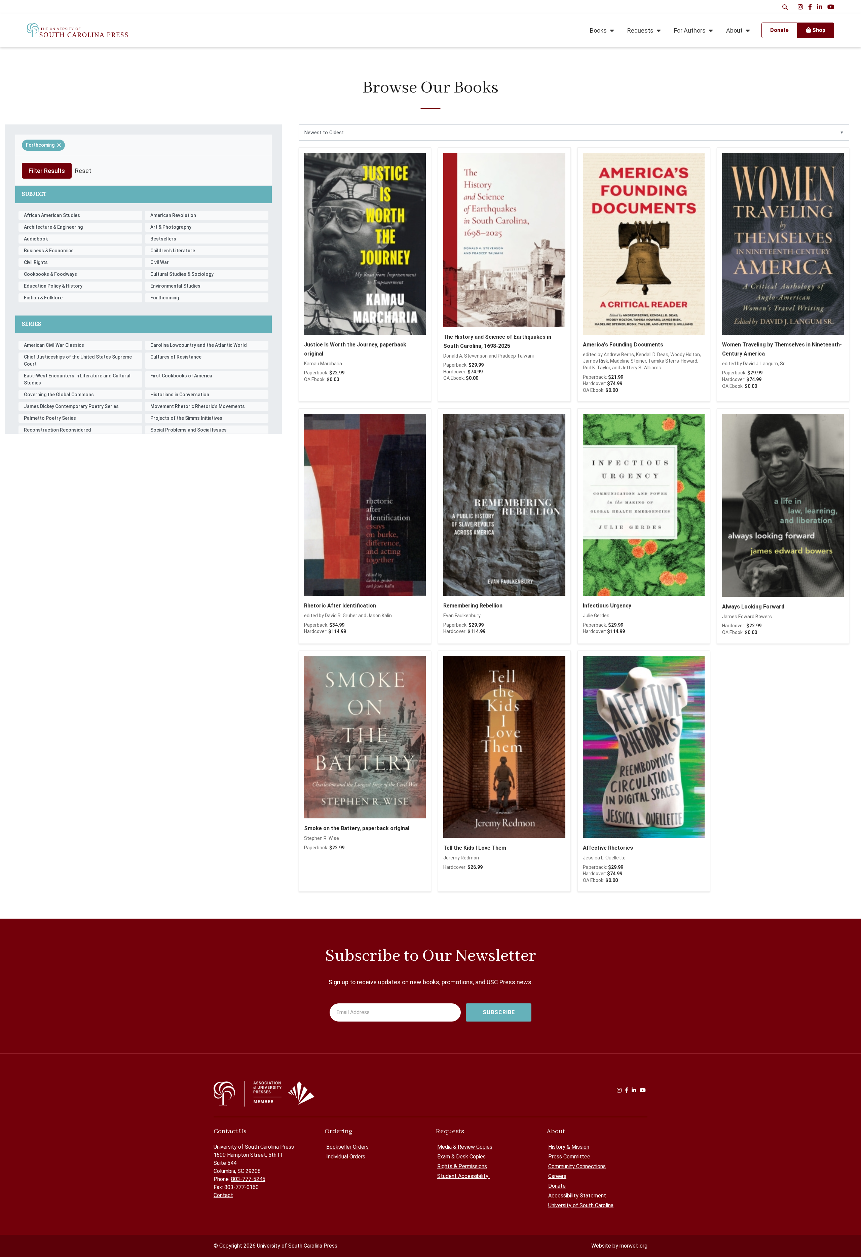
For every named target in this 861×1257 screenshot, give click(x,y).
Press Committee (569, 1156)
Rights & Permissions (462, 1166)
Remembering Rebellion (472, 605)
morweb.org (633, 1246)
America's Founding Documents (623, 344)
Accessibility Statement (577, 1195)
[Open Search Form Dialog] (785, 7)
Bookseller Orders (347, 1147)
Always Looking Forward (753, 606)
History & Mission (568, 1147)
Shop (818, 30)
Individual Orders (345, 1156)
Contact (223, 1195)
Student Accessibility (463, 1176)
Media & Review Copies (464, 1147)
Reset (83, 170)
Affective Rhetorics (608, 848)
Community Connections (577, 1166)
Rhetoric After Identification (340, 605)
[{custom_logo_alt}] (77, 30)
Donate (557, 1186)
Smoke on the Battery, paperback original (356, 828)
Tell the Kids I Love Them (474, 848)
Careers (557, 1176)
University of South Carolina (580, 1205)
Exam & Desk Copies (461, 1156)
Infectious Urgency (607, 605)
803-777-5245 (248, 1179)
